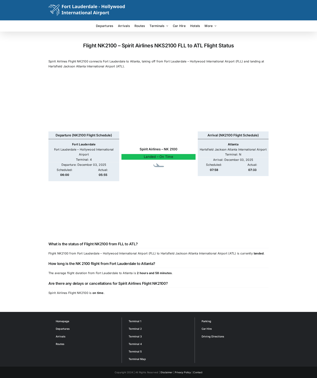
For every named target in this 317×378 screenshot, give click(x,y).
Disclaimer (166, 372)
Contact (197, 372)
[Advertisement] (158, 102)
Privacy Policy (183, 372)
